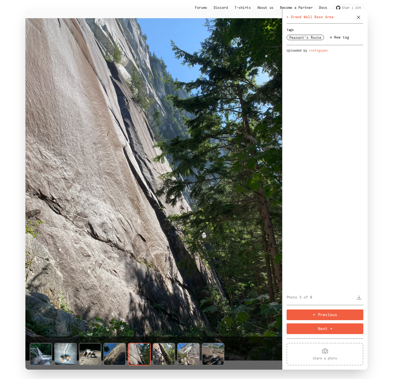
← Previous (325, 314)
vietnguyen (318, 50)
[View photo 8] (213, 354)
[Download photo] (359, 297)
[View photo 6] (164, 354)
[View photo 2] (65, 354)
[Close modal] (358, 17)
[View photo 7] (188, 354)
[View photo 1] (41, 354)
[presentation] (325, 354)
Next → (325, 328)
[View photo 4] (114, 354)
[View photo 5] (139, 354)
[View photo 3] (90, 354)
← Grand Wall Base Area (310, 17)
